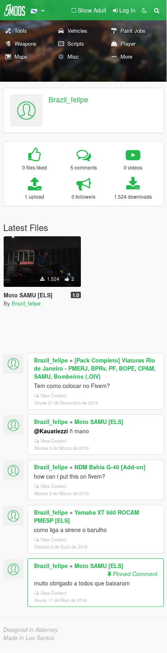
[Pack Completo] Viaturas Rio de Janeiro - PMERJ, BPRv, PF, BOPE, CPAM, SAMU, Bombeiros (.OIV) (95, 368)
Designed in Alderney (30, 629)
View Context (53, 395)
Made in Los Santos (28, 638)
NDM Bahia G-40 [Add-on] (110, 467)
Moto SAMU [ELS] (98, 422)
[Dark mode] (144, 10)
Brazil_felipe (68, 99)
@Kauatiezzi (51, 431)
